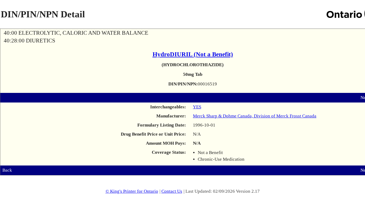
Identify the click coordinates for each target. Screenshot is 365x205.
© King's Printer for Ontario (132, 191)
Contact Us (171, 191)
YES (197, 106)
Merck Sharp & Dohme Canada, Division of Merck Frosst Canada (254, 116)
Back (7, 170)
